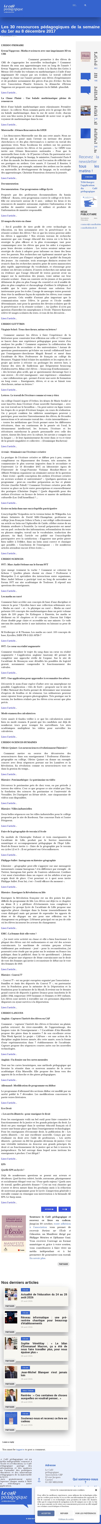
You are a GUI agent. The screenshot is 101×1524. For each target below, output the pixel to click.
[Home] (14, 16)
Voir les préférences (85, 1513)
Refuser (64, 1513)
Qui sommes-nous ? (85, 1480)
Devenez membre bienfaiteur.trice (95, 75)
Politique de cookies (66, 1519)
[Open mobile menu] (75, 5)
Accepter (46, 1513)
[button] (96, 1490)
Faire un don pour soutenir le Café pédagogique (95, 93)
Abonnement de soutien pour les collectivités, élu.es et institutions (95, 136)
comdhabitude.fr (89, 228)
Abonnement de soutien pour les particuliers (95, 111)
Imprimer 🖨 (49, 1209)
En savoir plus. (38, 1258)
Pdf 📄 (64, 1209)
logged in (20, 1450)
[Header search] (85, 5)
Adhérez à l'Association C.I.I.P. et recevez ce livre (95, 59)
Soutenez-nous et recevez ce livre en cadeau (44, 1420)
